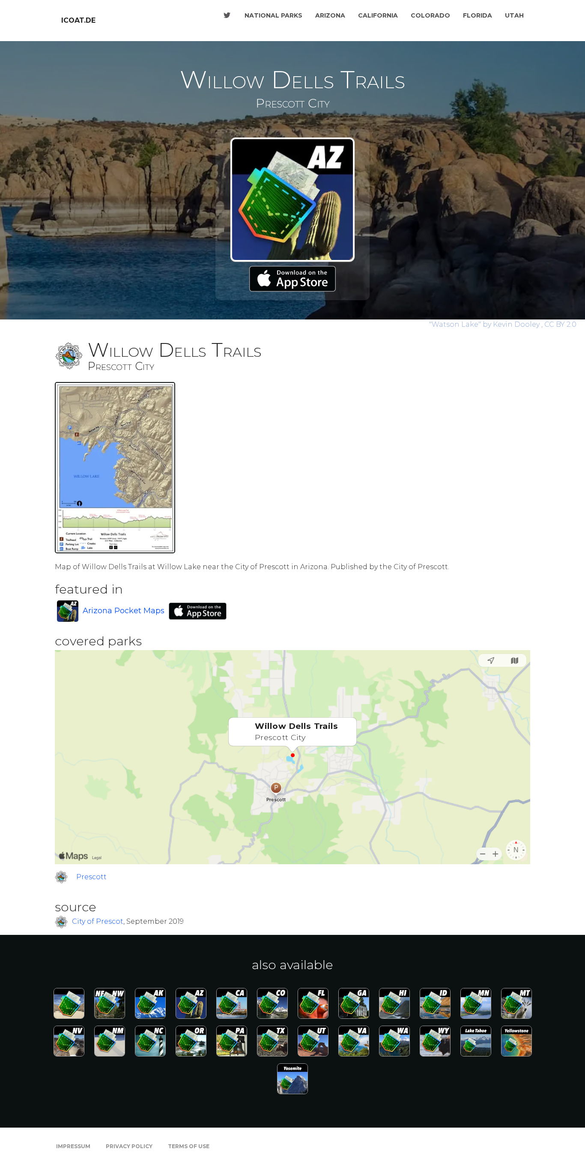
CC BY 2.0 (560, 324)
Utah (514, 15)
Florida (477, 15)
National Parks (273, 15)
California (378, 15)
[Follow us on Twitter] (227, 15)
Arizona (330, 15)
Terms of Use (188, 1146)
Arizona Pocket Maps (123, 610)
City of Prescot (97, 922)
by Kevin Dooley (485, 324)
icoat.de (78, 20)
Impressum (73, 1146)
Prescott (91, 877)
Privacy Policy (129, 1146)
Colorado (430, 15)
